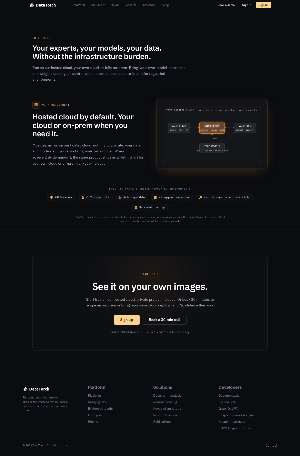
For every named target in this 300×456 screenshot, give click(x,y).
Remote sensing (165, 402)
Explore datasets (100, 408)
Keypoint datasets (232, 421)
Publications (162, 421)
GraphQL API (228, 408)
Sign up (263, 5)
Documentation (230, 395)
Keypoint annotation (168, 408)
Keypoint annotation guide (238, 415)
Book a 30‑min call (164, 319)
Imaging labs (97, 402)
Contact (271, 445)
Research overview (167, 415)
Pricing (93, 421)
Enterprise (95, 415)
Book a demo (226, 5)
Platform (94, 395)
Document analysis (167, 395)
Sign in (246, 5)
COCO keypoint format (235, 428)
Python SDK (227, 402)
